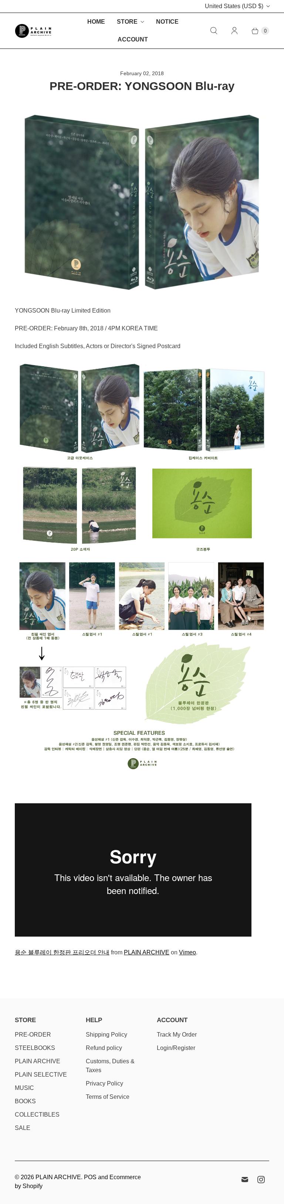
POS (90, 1177)
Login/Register (176, 1048)
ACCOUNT (133, 39)
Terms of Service (107, 1097)
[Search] (213, 31)
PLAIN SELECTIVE (41, 1074)
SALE (22, 1128)
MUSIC (24, 1088)
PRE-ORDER (33, 1034)
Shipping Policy (106, 1034)
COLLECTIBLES (37, 1114)
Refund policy (104, 1048)
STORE (127, 22)
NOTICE (167, 22)
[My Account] (234, 31)
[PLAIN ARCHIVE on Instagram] (261, 1179)
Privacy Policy (104, 1083)
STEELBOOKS (35, 1048)
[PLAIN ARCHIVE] (33, 31)
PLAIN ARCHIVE (146, 952)
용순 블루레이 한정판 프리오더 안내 (62, 952)
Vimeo (187, 952)
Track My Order (177, 1034)
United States (234, 6)
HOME (96, 22)
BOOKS (25, 1101)
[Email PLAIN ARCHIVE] (245, 1179)
